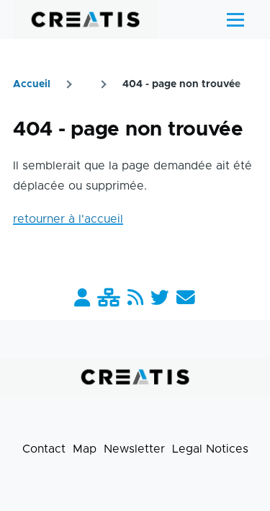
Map (84, 449)
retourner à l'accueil (68, 219)
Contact (44, 449)
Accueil (31, 84)
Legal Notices (210, 449)
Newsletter (134, 449)
